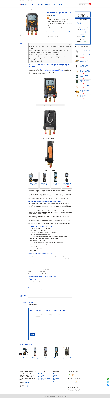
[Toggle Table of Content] (69, 44)
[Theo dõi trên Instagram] (71, 390)
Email (52, 328)
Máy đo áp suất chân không (41, 9)
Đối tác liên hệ (56, 378)
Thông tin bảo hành (36, 61)
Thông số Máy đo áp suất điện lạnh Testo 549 (44, 55)
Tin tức (53, 4)
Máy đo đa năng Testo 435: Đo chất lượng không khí (56, 358)
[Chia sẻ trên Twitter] (48, 36)
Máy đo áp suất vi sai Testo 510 (33, 184)
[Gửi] (90, 4)
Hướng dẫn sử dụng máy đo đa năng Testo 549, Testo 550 (47, 57)
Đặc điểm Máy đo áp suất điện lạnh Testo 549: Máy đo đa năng (49, 50)
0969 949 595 (82, 36)
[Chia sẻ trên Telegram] (57, 36)
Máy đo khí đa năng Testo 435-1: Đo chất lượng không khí (35, 358)
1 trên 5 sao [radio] (32, 314)
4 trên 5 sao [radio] (54, 314)
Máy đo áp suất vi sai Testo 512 (67, 184)
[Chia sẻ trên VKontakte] (52, 36)
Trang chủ (21, 9)
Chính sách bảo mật (42, 376)
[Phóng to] (21, 35)
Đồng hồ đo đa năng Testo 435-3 (44, 184)
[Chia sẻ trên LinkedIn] (54, 36)
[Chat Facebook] (108, 385)
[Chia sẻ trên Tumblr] (55, 36)
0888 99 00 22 (82, 41)
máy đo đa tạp (68, 32)
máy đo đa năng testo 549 (61, 32)
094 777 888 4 (79, 23)
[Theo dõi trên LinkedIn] (76, 390)
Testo (53, 15)
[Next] (72, 355)
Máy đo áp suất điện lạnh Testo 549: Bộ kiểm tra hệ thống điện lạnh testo (50, 47)
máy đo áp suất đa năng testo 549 (61, 31)
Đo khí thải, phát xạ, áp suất (29, 9)
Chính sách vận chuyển (43, 379)
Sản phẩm (40, 4)
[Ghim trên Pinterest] (51, 36)
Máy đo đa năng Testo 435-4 (56, 184)
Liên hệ (60, 4)
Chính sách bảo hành (42, 375)
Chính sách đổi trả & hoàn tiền (44, 378)
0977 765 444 (82, 29)
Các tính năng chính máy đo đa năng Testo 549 (44, 52)
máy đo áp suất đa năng (52, 31)
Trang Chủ (33, 4)
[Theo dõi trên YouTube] (79, 390)
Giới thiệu (47, 4)
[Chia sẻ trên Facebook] (47, 36)
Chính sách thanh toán (42, 373)
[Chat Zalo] (108, 382)
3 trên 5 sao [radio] (45, 314)
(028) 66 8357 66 (79, 22)
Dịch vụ (54, 379)
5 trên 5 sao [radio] (33, 316)
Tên (31, 328)
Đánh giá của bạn (33, 318)
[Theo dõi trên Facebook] (69, 390)
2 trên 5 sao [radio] (38, 314)
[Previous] (19, 355)
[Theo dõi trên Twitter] (74, 390)
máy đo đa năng (54, 32)
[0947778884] (108, 379)
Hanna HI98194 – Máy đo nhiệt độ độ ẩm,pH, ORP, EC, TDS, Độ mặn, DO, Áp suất (67, 359)
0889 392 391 (82, 34)
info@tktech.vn (26, 386)
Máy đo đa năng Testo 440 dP (24, 358)
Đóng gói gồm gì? (35, 59)
